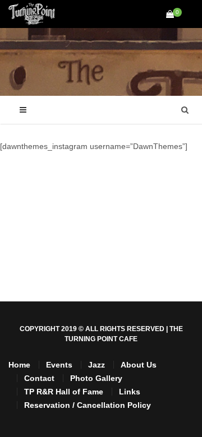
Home (19, 364)
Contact (39, 378)
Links (129, 391)
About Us (139, 364)
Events (59, 364)
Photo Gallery (96, 378)
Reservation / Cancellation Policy (87, 405)
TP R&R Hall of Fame (63, 391)
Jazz (96, 364)
